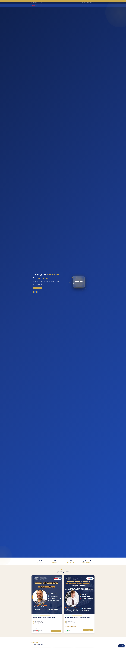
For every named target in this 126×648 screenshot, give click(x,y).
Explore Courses (38, 287)
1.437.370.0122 (34, 2)
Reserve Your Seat (55, 630)
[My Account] (92, 5)
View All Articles (91, 645)
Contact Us (92, 2)
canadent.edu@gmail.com (41, 2)
